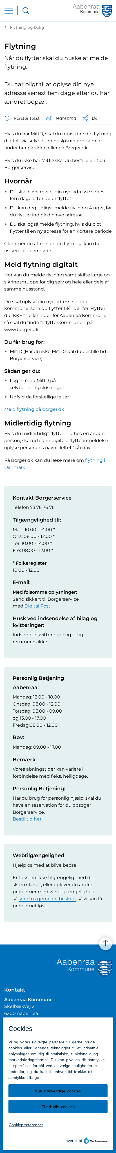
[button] (60, 118)
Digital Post (37, 606)
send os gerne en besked (47, 898)
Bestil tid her (27, 819)
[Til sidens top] (105, 943)
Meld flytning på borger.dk (34, 409)
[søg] (26, 10)
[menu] (8, 10)
